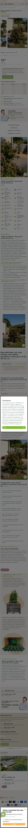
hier (17, 423)
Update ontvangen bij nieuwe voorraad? (12, 814)
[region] (14, 414)
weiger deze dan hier (14, 422)
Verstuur (14, 824)
